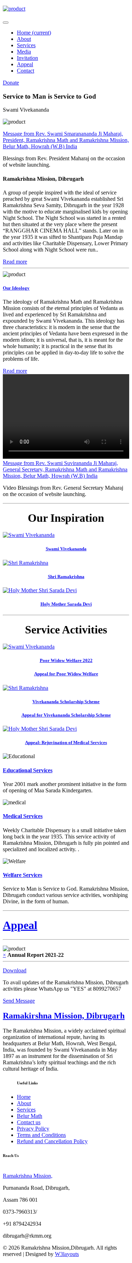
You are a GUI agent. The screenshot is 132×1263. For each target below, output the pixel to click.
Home (34, 33)
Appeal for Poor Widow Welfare (66, 673)
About (24, 39)
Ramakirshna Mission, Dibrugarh (64, 1015)
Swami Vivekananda (66, 548)
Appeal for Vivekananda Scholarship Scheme (66, 715)
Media (24, 52)
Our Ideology (16, 288)
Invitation (27, 58)
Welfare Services (22, 875)
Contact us (28, 1122)
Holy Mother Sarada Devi (66, 604)
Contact (25, 71)
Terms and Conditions (41, 1135)
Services (26, 45)
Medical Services (23, 816)
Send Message (19, 1001)
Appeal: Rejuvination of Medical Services (66, 742)
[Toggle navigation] (5, 22)
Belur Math (29, 1116)
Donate (11, 83)
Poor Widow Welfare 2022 (66, 660)
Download (14, 970)
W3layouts (67, 1254)
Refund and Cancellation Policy (52, 1141)
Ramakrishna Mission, (27, 1176)
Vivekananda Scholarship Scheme (66, 701)
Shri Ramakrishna (66, 576)
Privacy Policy (33, 1129)
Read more (15, 262)
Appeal (25, 64)
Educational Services (27, 770)
